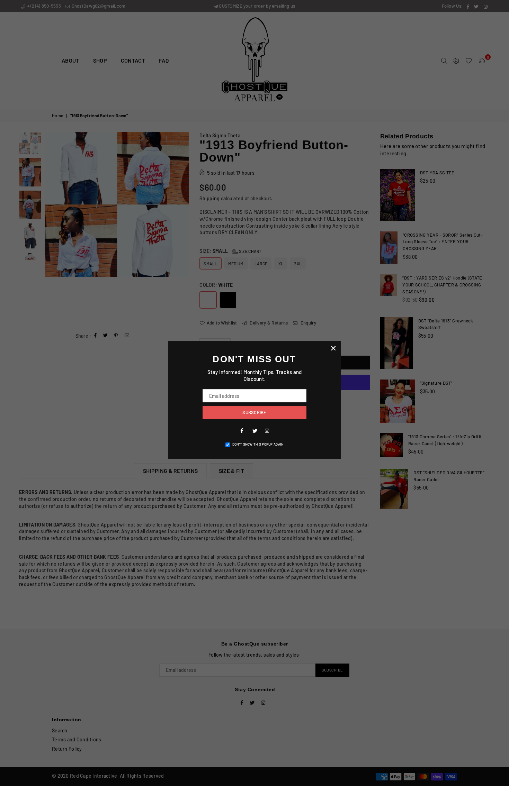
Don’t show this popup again (258, 444)
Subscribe (254, 412)
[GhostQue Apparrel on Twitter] (254, 430)
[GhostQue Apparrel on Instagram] (266, 430)
